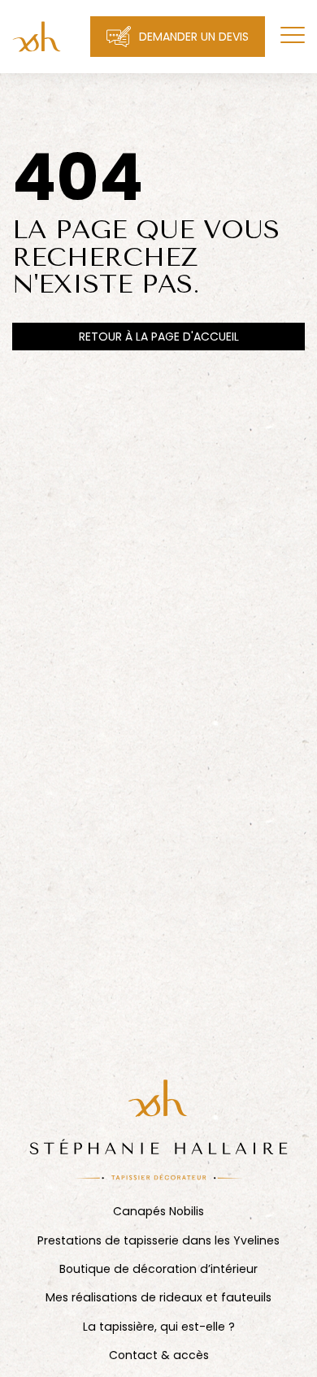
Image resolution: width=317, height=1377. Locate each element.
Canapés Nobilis (158, 1211)
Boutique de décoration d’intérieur (158, 1269)
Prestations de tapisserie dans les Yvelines (158, 1241)
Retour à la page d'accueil (159, 336)
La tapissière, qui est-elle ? (159, 1327)
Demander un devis (194, 36)
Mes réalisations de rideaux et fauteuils (158, 1298)
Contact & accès (159, 1355)
